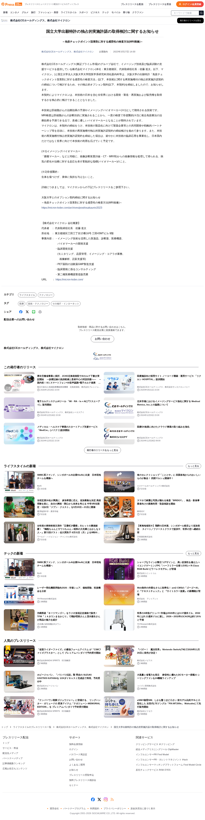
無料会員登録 (76, 744)
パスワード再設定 (78, 754)
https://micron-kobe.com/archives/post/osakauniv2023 (71, 207)
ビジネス (95, 12)
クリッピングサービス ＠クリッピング (155, 744)
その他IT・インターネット (65, 303)
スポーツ (83, 12)
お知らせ (73, 770)
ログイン (73, 749)
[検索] (201, 13)
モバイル (115, 12)
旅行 (33, 12)
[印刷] (40, 311)
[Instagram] (106, 799)
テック (105, 12)
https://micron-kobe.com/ (69, 279)
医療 (21, 303)
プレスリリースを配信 (132, 4)
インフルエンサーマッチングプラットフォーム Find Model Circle (168, 764)
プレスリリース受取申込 (81, 775)
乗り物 (126, 12)
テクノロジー (46, 295)
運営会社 (54, 808)
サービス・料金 (10, 748)
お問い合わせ (102, 338)
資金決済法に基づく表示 (143, 808)
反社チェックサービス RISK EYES (153, 770)
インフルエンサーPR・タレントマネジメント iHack (162, 759)
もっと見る (193, 466)
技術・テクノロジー (38, 303)
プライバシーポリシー (115, 808)
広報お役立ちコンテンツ (15, 768)
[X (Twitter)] (27, 311)
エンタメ (14, 12)
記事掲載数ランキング (14, 763)
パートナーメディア (13, 758)
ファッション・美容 (48, 12)
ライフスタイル (69, 12)
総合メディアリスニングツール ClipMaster (157, 749)
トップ (4, 727)
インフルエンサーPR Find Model (152, 754)
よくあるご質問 (77, 764)
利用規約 (94, 808)
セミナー (73, 785)
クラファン (138, 12)
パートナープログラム (74, 808)
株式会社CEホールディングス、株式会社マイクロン (67, 51)
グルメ (25, 12)
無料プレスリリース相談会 (82, 780)
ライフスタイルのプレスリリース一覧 (32, 727)
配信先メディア (10, 753)
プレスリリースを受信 (160, 4)
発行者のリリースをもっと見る (102, 450)
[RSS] (112, 799)
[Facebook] (20, 311)
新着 (5, 12)
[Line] (33, 311)
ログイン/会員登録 (192, 4)
